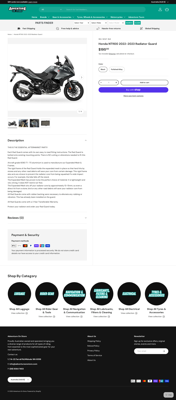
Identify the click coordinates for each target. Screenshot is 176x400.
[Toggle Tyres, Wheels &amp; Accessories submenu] (106, 17)
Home (34, 17)
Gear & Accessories (61, 17)
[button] (167, 9)
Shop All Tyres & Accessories (156, 310)
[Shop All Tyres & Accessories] (156, 293)
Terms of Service (94, 355)
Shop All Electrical (129, 309)
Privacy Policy (93, 350)
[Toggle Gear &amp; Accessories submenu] (73, 17)
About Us (91, 360)
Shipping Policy (94, 341)
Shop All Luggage (19, 309)
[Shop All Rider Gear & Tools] (47, 293)
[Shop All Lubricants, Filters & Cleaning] (101, 293)
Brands (43, 17)
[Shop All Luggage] (19, 293)
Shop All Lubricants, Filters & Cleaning (101, 310)
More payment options (133, 95)
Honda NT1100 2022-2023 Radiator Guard (28, 34)
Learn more (32, 2)
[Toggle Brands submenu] (48, 17)
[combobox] (92, 9)
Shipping (112, 54)
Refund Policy (93, 346)
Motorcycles (117, 17)
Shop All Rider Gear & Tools (47, 310)
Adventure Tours (136, 17)
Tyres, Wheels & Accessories (91, 17)
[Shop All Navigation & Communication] (74, 293)
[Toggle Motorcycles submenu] (124, 17)
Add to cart (144, 82)
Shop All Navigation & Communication (74, 310)
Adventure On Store (20, 391)
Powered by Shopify (34, 391)
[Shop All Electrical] (129, 293)
